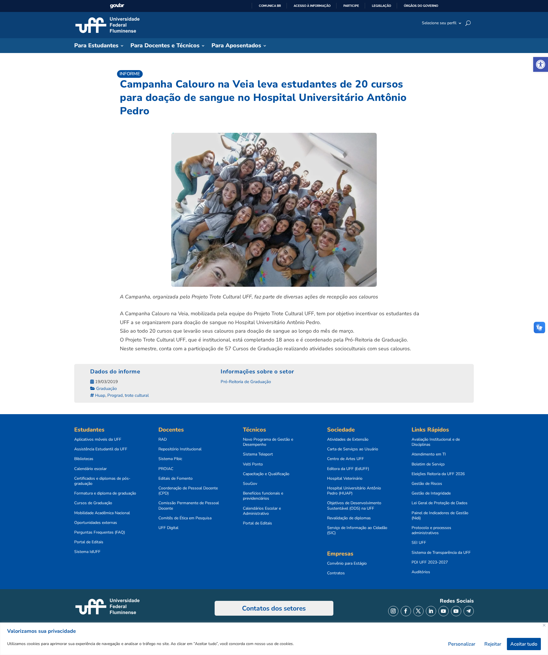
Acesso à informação (312, 6)
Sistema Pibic (170, 458)
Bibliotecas (83, 458)
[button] (540, 64)
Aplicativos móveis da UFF (97, 439)
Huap (100, 395)
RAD (162, 439)
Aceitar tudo (523, 644)
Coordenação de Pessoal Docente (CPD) (188, 491)
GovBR (117, 6)
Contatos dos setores (274, 608)
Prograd (115, 395)
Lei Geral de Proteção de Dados (440, 503)
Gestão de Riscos (427, 483)
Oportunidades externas (95, 522)
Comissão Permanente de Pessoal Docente (188, 506)
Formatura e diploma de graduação (105, 493)
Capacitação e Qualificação (266, 474)
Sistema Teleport (258, 454)
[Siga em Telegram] (469, 611)
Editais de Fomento (175, 478)
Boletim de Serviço (428, 464)
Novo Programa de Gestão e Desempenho (268, 442)
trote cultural (137, 395)
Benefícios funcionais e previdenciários (263, 496)
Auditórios (421, 572)
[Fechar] (544, 625)
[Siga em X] (418, 611)
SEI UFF (419, 542)
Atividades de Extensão (347, 439)
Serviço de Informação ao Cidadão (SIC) (357, 530)
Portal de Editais (88, 542)
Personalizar (461, 644)
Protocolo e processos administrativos (431, 530)
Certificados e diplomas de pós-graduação (102, 481)
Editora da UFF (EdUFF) (348, 468)
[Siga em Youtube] (443, 611)
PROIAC (165, 468)
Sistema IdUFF (87, 551)
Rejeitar (492, 644)
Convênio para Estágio (347, 563)
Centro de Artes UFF (345, 458)
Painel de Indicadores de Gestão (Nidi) (440, 515)
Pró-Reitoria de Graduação (246, 382)
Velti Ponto (253, 464)
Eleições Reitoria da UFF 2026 (438, 474)
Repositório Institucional (180, 449)
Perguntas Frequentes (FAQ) (99, 532)
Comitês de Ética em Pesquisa (184, 518)
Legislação (381, 6)
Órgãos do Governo (421, 6)
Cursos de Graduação (93, 503)
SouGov (250, 483)
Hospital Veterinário (344, 478)
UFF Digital (168, 527)
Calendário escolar (90, 468)
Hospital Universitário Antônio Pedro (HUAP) (354, 491)
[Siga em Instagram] (393, 611)
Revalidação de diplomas (349, 518)
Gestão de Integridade (431, 493)
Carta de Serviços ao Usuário (352, 449)
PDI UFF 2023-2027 (430, 562)
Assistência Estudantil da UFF (100, 449)
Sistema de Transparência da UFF (441, 552)
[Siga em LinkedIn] (431, 611)
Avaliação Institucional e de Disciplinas (436, 442)
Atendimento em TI (429, 454)
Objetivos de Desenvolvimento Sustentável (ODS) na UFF (354, 506)
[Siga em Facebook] (406, 611)
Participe (351, 6)
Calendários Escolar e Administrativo (262, 511)
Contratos (336, 573)
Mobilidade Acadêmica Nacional (102, 513)
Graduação (106, 388)
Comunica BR (270, 6)
